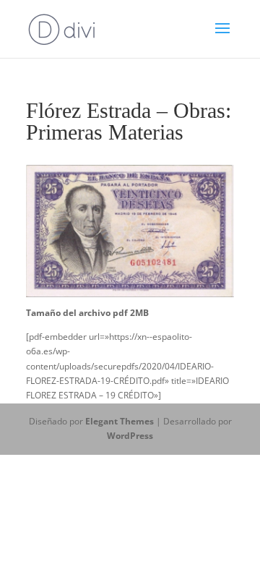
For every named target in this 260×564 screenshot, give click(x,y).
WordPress (130, 436)
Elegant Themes (119, 421)
